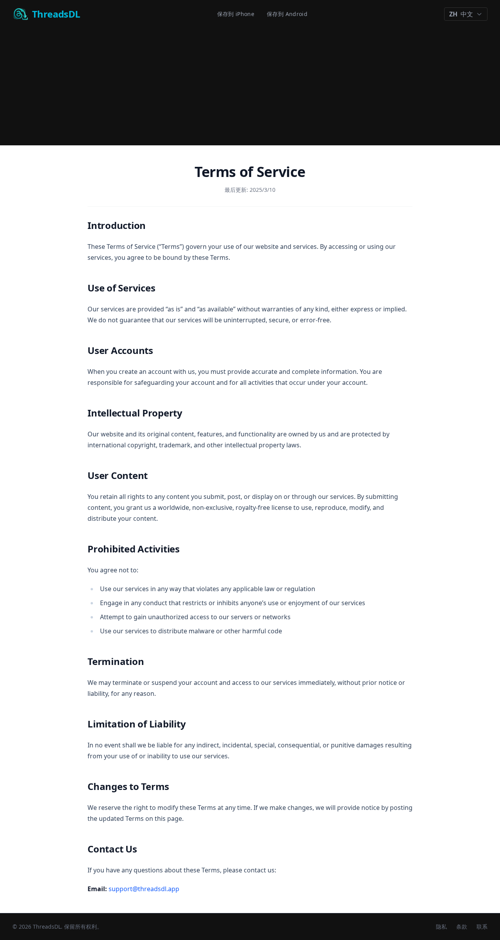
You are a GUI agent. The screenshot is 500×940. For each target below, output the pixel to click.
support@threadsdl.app (144, 889)
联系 (482, 926)
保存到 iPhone (236, 14)
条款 (461, 926)
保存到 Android (287, 14)
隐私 (441, 926)
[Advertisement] (250, 86)
